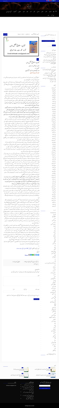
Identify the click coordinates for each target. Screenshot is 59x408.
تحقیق (55, 241)
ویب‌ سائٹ (37, 289)
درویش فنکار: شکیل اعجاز (30, 398)
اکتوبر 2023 (54, 136)
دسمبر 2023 (54, 132)
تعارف (50, 11)
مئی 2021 (54, 192)
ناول (55, 334)
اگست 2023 (54, 140)
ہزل (55, 348)
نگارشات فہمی (53, 342)
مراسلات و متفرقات (52, 317)
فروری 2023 (54, 152)
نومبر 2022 (54, 157)
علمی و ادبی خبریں (9, 11)
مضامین (19, 11)
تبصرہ (24, 11)
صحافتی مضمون (53, 284)
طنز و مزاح (54, 286)
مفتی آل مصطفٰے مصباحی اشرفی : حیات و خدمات (24, 248)
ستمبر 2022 (54, 161)
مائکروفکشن (54, 311)
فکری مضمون (54, 298)
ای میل (25, 289)
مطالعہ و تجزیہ (53, 321)
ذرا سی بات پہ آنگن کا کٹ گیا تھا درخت (49, 69)
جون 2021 (54, 190)
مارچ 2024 (54, 126)
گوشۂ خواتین (54, 307)
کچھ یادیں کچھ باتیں (53, 301)
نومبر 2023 (54, 134)
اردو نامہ (54, 222)
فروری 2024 (54, 128)
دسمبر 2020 (54, 202)
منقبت (54, 333)
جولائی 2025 (54, 109)
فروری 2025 (54, 119)
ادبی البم (52, 15)
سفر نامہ (54, 274)
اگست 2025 (54, 107)
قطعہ (55, 300)
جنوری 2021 (54, 200)
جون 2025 (54, 111)
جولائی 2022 (54, 165)
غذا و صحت (54, 294)
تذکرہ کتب (54, 243)
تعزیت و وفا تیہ (53, 251)
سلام (55, 276)
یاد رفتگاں (54, 350)
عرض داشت (53, 288)
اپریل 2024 (54, 124)
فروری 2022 (54, 175)
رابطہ (48, 15)
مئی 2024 (54, 122)
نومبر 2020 (54, 204)
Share (26, 254)
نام (13, 289)
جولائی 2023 (54, 142)
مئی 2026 (54, 93)
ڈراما (55, 265)
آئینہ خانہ (54, 214)
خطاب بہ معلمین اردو (52, 73)
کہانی (55, 303)
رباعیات (54, 267)
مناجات (54, 329)
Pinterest (51, 0)
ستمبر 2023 (54, 138)
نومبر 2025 (54, 101)
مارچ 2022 (54, 173)
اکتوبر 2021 (54, 183)
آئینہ (55, 81)
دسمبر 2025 (54, 99)
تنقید (34, 11)
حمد (55, 259)
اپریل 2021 (54, 194)
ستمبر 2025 (54, 105)
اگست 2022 (54, 163)
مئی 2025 (54, 113)
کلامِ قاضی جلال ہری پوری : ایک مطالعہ (49, 60)
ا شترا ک (29, 6)
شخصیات (15, 11)
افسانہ (46, 11)
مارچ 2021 (54, 196)
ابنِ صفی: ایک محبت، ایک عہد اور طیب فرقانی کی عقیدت (49, 62)
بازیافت (54, 236)
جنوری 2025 (54, 121)
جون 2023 (54, 144)
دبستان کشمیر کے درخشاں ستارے (50, 263)
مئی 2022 (54, 169)
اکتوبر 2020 (54, 206)
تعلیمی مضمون (54, 253)
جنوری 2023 (54, 154)
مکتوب (55, 327)
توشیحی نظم (54, 257)
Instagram (46, 0)
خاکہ (55, 261)
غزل (55, 296)
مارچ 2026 (54, 97)
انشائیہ (42, 11)
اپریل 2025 (54, 115)
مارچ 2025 (54, 117)
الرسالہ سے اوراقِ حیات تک (51, 52)
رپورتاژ (55, 269)
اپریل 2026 (54, 95)
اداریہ (55, 218)
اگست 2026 (54, 88)
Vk (48, 0)
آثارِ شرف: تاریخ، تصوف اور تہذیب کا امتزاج (17, 375)
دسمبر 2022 (54, 155)
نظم (55, 338)
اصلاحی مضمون (53, 224)
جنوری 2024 (54, 130)
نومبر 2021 (54, 181)
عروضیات (54, 290)
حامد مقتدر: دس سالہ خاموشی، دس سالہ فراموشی (50, 57)
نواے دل (54, 344)
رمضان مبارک (53, 272)
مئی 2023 (54, 146)
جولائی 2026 (54, 89)
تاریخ (55, 237)
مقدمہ (55, 325)
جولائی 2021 (54, 188)
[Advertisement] (29, 23)
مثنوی (55, 313)
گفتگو (55, 305)
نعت (55, 340)
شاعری (38, 11)
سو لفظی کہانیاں (53, 278)
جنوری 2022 (54, 177)
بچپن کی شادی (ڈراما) (16, 261)
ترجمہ (31, 11)
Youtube (49, 0)
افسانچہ (55, 226)
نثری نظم (54, 336)
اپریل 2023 (54, 148)
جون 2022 (54, 167)
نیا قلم (55, 346)
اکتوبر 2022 (54, 159)
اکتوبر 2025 (54, 103)
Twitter (53, 0)
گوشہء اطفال (54, 309)
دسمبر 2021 (54, 179)
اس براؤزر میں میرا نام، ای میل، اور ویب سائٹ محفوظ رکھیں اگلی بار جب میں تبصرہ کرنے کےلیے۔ (22, 295)
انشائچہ (55, 232)
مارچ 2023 (54, 150)
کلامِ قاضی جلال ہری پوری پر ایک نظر (50, 54)
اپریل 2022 (54, 171)
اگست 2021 (54, 186)
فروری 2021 (54, 198)
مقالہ (27, 11)
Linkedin (52, 0)
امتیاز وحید (51, 79)
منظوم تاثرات (53, 331)
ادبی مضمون (54, 220)
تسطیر (55, 247)
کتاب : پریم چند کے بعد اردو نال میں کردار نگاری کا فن (43, 375)
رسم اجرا (54, 270)
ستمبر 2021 (54, 185)
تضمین (55, 249)
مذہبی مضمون (54, 315)
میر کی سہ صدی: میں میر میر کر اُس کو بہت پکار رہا (49, 79)
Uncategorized (53, 212)
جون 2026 (54, 91)
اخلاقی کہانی (54, 216)
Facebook (55, 0)
